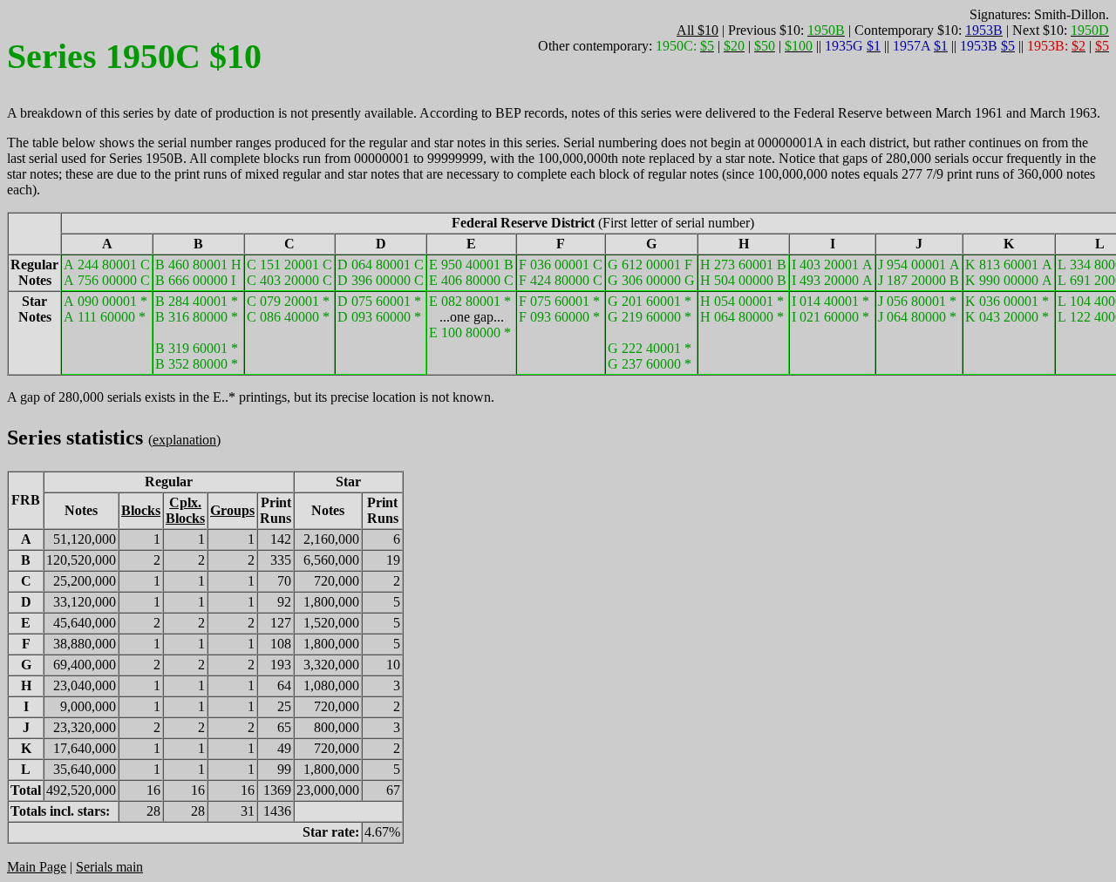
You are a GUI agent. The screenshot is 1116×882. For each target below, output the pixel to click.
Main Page (36, 866)
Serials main (109, 866)
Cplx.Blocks (185, 510)
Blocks (140, 510)
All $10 (697, 30)
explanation (184, 439)
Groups (232, 510)
